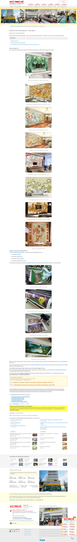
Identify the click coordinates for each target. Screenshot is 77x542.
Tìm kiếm (63, 1)
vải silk (18, 256)
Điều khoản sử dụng (27, 529)
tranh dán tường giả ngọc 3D (18, 399)
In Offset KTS (49, 6)
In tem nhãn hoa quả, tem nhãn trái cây (28, 464)
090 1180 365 (21, 382)
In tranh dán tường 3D (19, 26)
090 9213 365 (44, 382)
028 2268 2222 (21, 515)
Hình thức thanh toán (27, 534)
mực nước (46, 364)
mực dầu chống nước (36, 364)
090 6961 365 (15, 382)
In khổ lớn (44, 6)
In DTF (54, 6)
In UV (58, 6)
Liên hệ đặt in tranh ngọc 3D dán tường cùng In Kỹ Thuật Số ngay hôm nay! (24, 44)
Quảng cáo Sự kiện (37, 6)
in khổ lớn (46, 262)
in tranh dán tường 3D (16, 415)
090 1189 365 (33, 382)
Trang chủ (12, 6)
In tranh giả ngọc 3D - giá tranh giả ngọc (19, 401)
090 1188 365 (39, 382)
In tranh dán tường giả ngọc (17, 400)
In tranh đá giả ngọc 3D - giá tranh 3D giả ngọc (21, 396)
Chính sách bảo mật (27, 531)
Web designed (11, 529)
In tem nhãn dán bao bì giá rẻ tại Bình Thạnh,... (14, 464)
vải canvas (21, 258)
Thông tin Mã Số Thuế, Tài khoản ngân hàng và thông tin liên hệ (21, 520)
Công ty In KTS (63, 6)
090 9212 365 (50, 382)
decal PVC (19, 254)
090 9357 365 (27, 382)
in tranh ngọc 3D (24, 415)
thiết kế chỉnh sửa (59, 369)
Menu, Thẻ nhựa (29, 6)
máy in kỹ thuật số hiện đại (29, 262)
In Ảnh (24, 6)
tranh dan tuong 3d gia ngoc (32, 415)
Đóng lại (74, 517)
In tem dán (56, 463)
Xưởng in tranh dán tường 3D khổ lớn (17, 42)
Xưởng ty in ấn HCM (24, 373)
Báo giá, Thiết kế (18, 6)
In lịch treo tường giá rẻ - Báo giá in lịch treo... (43, 464)
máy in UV (63, 364)
